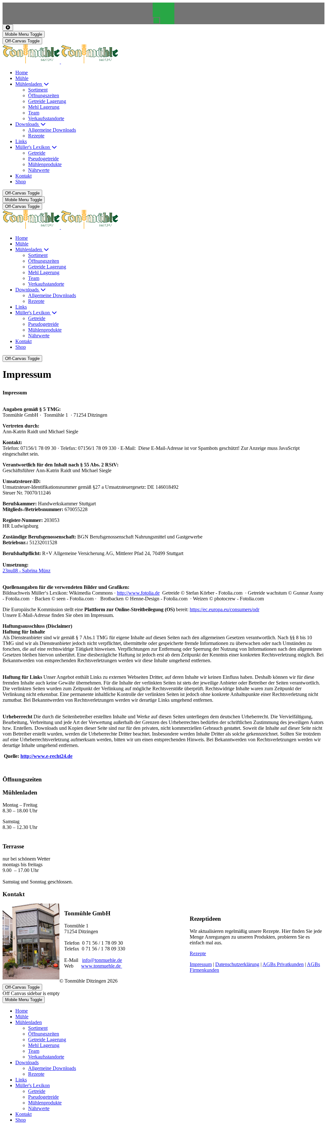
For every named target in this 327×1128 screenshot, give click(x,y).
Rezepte (198, 953)
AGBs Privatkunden (283, 964)
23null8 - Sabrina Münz (26, 570)
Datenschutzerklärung (237, 964)
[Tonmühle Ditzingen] (60, 61)
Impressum (201, 964)
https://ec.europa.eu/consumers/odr (224, 609)
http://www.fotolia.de (138, 593)
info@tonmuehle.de (102, 960)
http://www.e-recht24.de (46, 756)
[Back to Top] (8, 27)
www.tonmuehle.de (101, 966)
